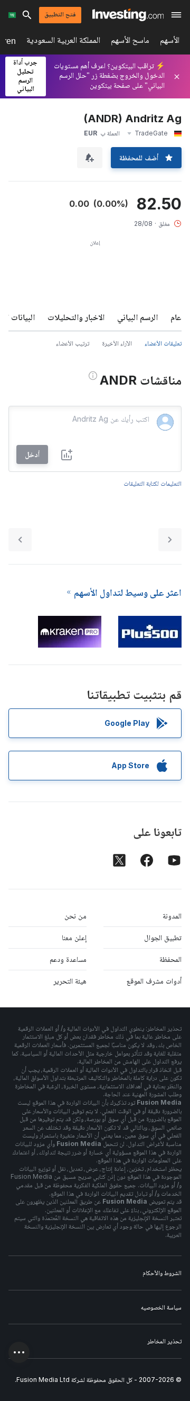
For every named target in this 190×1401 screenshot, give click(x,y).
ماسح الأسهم (130, 42)
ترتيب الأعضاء (72, 343)
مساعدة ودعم (68, 958)
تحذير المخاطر (164, 1341)
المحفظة (170, 958)
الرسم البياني (137, 317)
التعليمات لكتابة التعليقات (153, 483)
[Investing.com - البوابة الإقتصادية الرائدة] (128, 14)
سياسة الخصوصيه (161, 1307)
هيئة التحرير (70, 980)
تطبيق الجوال (163, 937)
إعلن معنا (74, 937)
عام (176, 317)
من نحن (75, 915)
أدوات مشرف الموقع (154, 980)
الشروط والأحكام (162, 1273)
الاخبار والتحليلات (76, 317)
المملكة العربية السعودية (63, 42)
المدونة (172, 915)
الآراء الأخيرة (117, 343)
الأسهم (169, 42)
